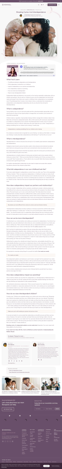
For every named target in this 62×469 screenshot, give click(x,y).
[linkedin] (17, 361)
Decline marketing (55, 466)
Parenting (24, 438)
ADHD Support (23, 453)
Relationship (24, 440)
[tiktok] (14, 361)
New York (45, 461)
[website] (22, 361)
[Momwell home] (6, 5)
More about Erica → (12, 363)
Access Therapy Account (31, 450)
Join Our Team (49, 433)
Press (47, 441)
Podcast (39, 438)
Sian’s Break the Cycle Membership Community (19, 372)
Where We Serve (32, 444)
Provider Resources (56, 440)
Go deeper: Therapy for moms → (16, 336)
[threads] (12, 361)
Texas (30, 461)
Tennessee (54, 461)
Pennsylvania (39, 461)
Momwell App (33, 446)
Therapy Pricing (31, 435)
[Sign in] (46, 4)
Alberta (14, 461)
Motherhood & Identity (25, 435)
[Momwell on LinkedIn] (12, 441)
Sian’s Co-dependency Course (15, 370)
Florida (49, 461)
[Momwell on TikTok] (8, 441)
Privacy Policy (4, 467)
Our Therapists (33, 441)
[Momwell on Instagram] (3, 441)
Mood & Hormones (24, 442)
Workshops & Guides (40, 440)
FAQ (47, 439)
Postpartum (24, 433)
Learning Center (23, 9)
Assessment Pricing (32, 439)
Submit (57, 408)
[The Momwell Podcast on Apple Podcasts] (10, 441)
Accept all (46, 466)
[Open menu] (59, 5)
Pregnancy (24, 447)
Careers (47, 435)
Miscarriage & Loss (24, 449)
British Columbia (9, 461)
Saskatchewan (20, 461)
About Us (48, 431)
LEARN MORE (40, 1)
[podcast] (19, 361)
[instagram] (9, 361)
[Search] (39, 5)
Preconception (25, 445)
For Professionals (56, 437)
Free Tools (40, 436)
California (34, 461)
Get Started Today (52, 4)
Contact (47, 437)
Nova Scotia (26, 461)
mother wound (38, 226)
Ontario (3, 461)
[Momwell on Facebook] (5, 441)
